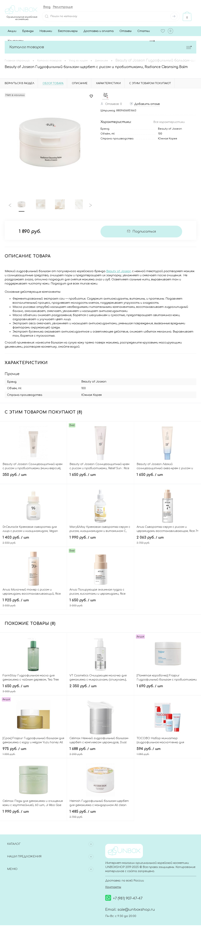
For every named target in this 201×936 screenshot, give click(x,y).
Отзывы (126, 31)
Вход (46, 6)
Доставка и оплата (98, 31)
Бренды (28, 31)
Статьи (143, 31)
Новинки (45, 31)
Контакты (113, 887)
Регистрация (63, 6)
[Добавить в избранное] (91, 96)
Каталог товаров (26, 47)
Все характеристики (169, 122)
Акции (12, 31)
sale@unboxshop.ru (136, 909)
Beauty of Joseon (170, 128)
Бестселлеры (68, 31)
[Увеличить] (50, 141)
